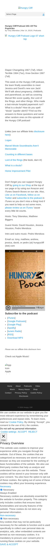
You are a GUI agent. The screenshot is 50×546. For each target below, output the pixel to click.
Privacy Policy (21, 393)
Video (37, 386)
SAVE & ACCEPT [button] (9, 544)
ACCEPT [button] (22, 432)
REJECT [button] (32, 432)
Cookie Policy (36, 393)
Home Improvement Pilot (17, 171)
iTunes (11, 318)
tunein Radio (14, 331)
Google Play (14, 324)
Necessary (8, 490)
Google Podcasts (17, 321)
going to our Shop (22, 185)
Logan (8, 140)
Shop (35, 389)
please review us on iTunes (19, 207)
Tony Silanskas (13, 30)
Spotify (11, 328)
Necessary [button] (5, 486)
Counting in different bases (18, 154)
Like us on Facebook (15, 195)
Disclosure (23, 396)
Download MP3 (15, 338)
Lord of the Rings (14, 160)
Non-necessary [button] (8, 515)
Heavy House (24, 389)
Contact (8, 393)
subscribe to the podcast (29, 198)
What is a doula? (13, 165)
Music (12, 389)
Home (9, 386)
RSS (10, 334)
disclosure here (34, 349)
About (18, 386)
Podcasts (37, 30)
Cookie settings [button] (8, 432)
